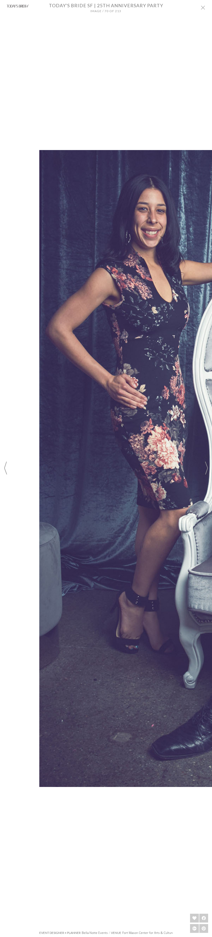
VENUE (116, 932)
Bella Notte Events (95, 933)
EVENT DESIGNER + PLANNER (60, 932)
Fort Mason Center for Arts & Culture (148, 933)
